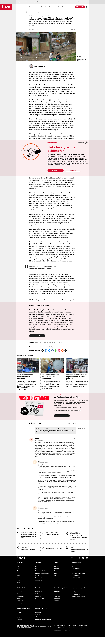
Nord (18, 580)
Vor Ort (56, 594)
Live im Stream (58, 596)
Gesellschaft (20, 571)
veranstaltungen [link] (24, 2)
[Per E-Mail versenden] (43, 350)
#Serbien (44, 342)
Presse (55, 575)
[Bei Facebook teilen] (52, 350)
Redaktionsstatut (64, 625)
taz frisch (37, 594)
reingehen (19, 603)
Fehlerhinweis (47, 347)
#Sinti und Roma (51, 342)
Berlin (24, 12)
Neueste (69, 423)
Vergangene (57, 598)
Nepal (36, 568)
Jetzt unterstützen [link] (37, 335)
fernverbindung (21, 594)
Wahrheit (19, 582)
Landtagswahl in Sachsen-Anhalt (42, 574)
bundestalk (20, 591)
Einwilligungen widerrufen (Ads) (62, 630)
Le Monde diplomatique (78, 596)
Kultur (18, 573)
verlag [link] (18, 2)
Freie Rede (20, 601)
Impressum (70, 628)
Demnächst (57, 591)
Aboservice (38, 614)
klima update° (20, 596)
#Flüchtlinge (38, 342)
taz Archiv (74, 599)
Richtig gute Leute (40, 578)
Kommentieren (39, 347)
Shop (18, 617)
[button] (87, 7)
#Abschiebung (59, 342)
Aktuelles (56, 566)
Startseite (19, 12)
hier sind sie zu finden (46, 432)
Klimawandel (38, 580)
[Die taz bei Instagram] (87, 558)
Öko (18, 568)
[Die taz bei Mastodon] (80, 558)
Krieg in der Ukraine (40, 571)
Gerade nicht (81, 142)
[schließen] (86, 142)
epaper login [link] (84, 2)
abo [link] (71, 2)
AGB (74, 628)
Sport (18, 575)
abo (73, 566)
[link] (19, 7)
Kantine (19, 615)
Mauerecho (20, 598)
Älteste (74, 423)
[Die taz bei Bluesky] (83, 558)
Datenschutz (62, 628)
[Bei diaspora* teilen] (59, 350)
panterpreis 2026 (76, 578)
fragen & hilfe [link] (36, 2)
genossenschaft (76, 568)
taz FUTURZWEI (76, 594)
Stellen (55, 573)
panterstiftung (75, 575)
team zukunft (38, 591)
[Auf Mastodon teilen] (46, 350)
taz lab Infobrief (39, 598)
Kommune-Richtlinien (75, 625)
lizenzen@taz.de (27, 627)
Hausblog (56, 568)
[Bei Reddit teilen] (62, 350)
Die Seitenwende (58, 571)
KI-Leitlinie (84, 625)
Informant (56, 628)
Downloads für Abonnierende (43, 619)
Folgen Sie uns (74, 558)
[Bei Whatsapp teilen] (56, 350)
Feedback (38, 612)
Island (37, 566)
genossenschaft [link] (76, 2)
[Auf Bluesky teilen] (49, 350)
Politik (18, 566)
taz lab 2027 (57, 601)
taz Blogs (74, 592)
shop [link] (31, 2)
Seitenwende (79, 628)
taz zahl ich (75, 571)
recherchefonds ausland (78, 573)
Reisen (19, 612)
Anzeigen (19, 619)
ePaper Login (38, 617)
